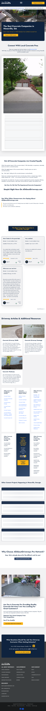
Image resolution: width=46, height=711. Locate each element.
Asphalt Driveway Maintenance (36, 428)
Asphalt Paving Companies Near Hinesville (37, 461)
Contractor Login (34, 705)
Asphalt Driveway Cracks (38, 409)
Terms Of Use (14, 705)
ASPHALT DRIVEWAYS (5, 669)
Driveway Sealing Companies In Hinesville (7, 455)
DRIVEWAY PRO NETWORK (6, 680)
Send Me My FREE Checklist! (23, 652)
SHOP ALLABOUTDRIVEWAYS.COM (8, 685)
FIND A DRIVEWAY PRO (6, 688)
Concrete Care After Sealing (21, 412)
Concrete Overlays (22, 402)
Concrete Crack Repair (23, 399)
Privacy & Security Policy (21, 705)
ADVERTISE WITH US (5, 696)
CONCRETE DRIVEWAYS (6, 672)
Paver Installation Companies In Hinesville (37, 444)
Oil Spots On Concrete (23, 420)
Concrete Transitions (7, 410)
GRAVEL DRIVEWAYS (5, 677)
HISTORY (33, 672)
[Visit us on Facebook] (22, 709)
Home (4, 8)
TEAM (32, 677)
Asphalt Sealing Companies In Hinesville (36, 472)
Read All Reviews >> (40, 309)
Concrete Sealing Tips (22, 415)
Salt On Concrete (22, 422)
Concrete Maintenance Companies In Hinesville (8, 450)
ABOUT (32, 669)
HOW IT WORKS (19, 669)
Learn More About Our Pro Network (13, 623)
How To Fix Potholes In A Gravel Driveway (38, 412)
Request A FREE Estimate (10, 35)
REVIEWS (18, 680)
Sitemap (9, 705)
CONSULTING (4, 693)
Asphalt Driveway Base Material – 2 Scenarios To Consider (37, 401)
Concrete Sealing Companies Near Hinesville (7, 444)
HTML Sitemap (28, 705)
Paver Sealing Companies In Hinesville (36, 450)
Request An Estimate (38, 3)
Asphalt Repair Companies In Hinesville (36, 467)
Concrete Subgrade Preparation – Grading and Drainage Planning (8, 414)
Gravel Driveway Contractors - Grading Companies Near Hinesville (38, 455)
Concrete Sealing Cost (22, 417)
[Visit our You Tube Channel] (20, 709)
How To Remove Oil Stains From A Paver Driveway (37, 406)
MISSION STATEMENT (35, 680)
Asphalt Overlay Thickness (36, 416)
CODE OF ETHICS (19, 674)
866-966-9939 (33, 49)
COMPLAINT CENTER (20, 677)
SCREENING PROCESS (20, 672)
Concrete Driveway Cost (8, 417)
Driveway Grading (37, 425)
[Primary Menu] (21, 2)
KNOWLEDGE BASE (5, 691)
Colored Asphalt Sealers (38, 422)
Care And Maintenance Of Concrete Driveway (23, 405)
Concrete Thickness (7, 396)
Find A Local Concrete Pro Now (23, 558)
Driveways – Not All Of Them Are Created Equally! (36, 396)
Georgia (7, 8)
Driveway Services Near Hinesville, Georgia (16, 8)
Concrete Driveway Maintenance (22, 409)
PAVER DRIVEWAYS (5, 674)
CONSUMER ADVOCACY (36, 674)
